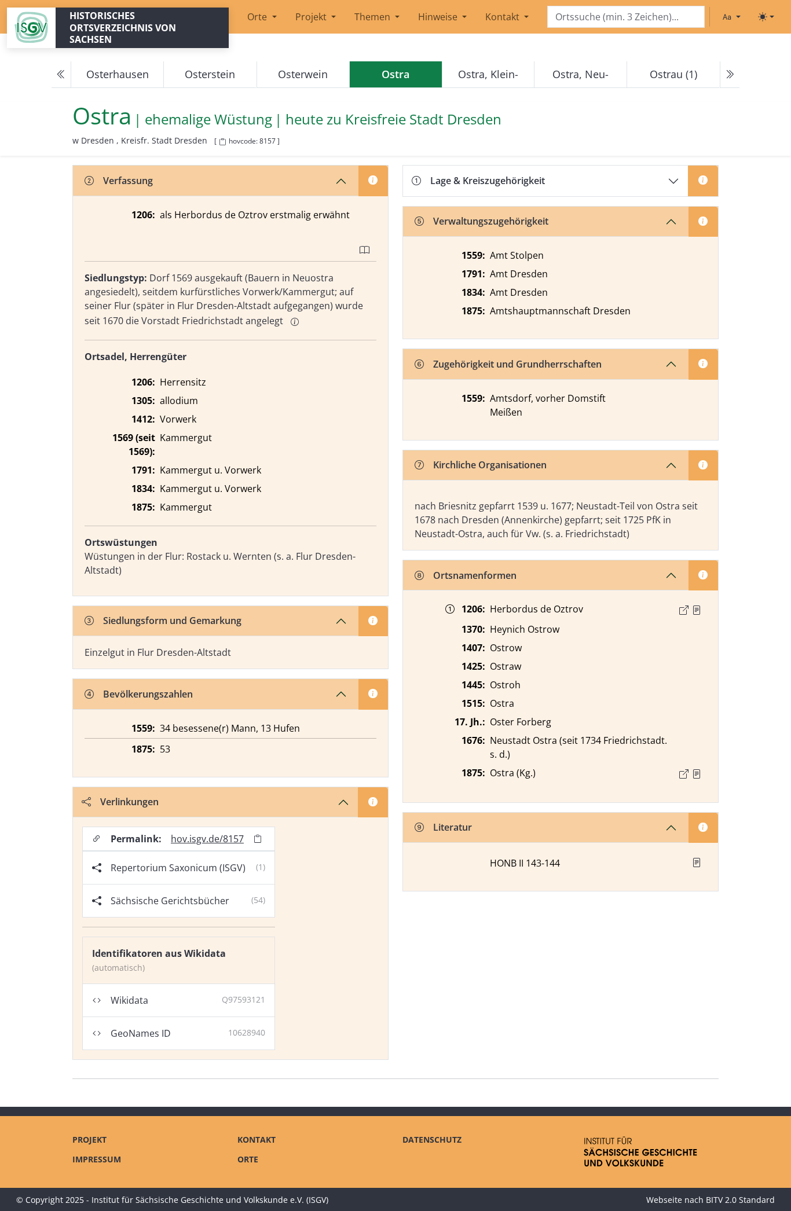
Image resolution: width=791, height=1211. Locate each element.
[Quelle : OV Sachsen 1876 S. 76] (696, 773)
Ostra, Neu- (580, 74)
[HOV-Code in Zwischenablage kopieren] (222, 142)
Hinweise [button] (439, 16)
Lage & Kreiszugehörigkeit (487, 180)
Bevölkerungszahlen (148, 694)
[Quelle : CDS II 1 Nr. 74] (696, 610)
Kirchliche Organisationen (490, 464)
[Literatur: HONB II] (696, 862)
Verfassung (128, 180)
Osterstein (210, 74)
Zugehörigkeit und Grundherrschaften (517, 364)
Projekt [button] (312, 16)
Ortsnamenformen (475, 575)
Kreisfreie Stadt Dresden (423, 119)
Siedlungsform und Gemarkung (172, 620)
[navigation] (395, 74)
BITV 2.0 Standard (740, 1199)
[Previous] (61, 74)
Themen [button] (373, 16)
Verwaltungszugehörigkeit (490, 221)
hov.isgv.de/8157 (207, 838)
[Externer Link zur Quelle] (684, 610)
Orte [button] (258, 16)
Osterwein (303, 74)
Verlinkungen (129, 801)
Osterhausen (117, 74)
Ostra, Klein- (488, 74)
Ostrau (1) (673, 74)
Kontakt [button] (503, 16)
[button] (696, 610)
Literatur (452, 827)
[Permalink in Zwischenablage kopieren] (257, 839)
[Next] (729, 74)
